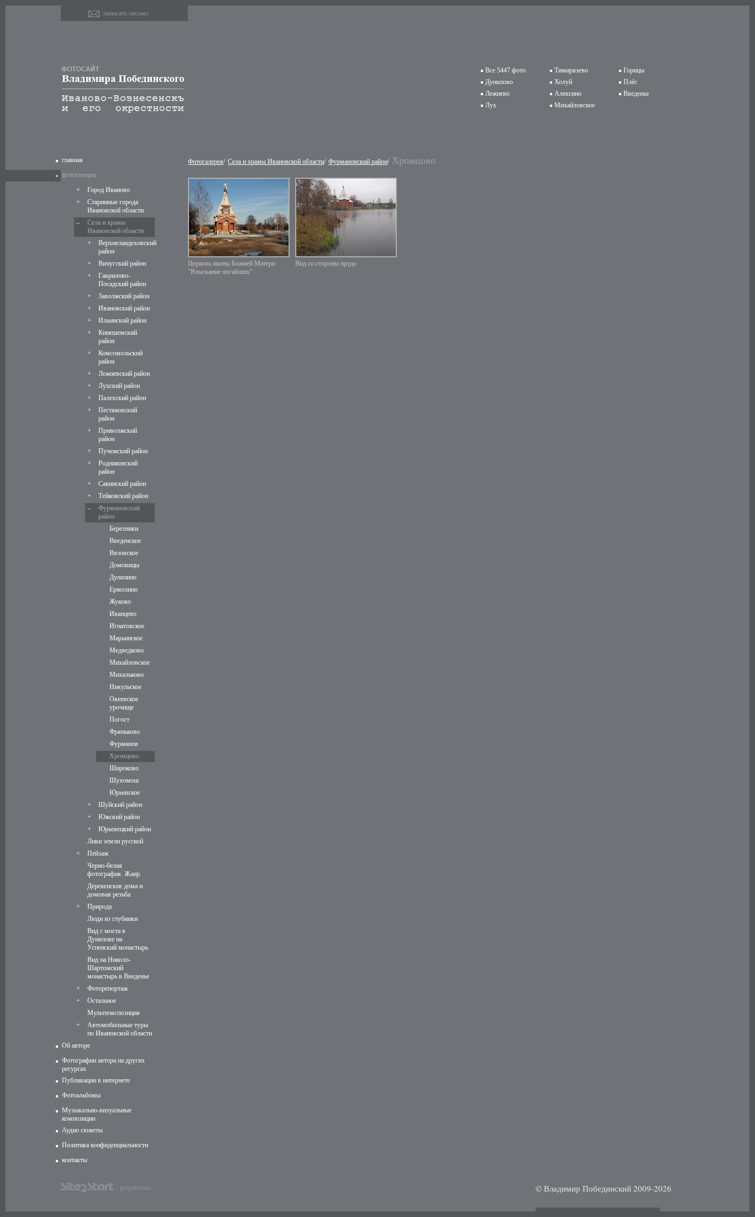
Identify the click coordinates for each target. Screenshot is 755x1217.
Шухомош (124, 780)
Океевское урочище (123, 703)
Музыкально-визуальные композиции (97, 1114)
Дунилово (499, 82)
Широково (124, 768)
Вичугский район (122, 263)
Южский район (119, 817)
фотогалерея (79, 175)
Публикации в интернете (96, 1080)
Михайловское (574, 105)
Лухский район (119, 386)
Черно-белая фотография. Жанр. (114, 870)
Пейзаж (97, 853)
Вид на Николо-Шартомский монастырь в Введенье (118, 968)
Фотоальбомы (81, 1095)
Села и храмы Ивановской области (115, 227)
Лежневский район (124, 373)
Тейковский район (123, 496)
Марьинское (126, 638)
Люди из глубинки (112, 919)
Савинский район (122, 484)
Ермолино (123, 589)
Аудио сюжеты (82, 1130)
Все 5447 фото (505, 70)
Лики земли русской (115, 841)
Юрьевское (124, 792)
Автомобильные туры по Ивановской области (119, 1029)
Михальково (126, 675)
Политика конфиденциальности (105, 1145)
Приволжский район (117, 435)
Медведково (126, 650)
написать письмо (126, 13)
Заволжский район (123, 296)
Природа (99, 906)
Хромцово (124, 756)
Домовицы (124, 565)
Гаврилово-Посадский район (122, 280)
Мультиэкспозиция (113, 1013)
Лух (490, 105)
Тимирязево (571, 70)
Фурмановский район (119, 512)
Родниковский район (118, 467)
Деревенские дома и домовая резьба (115, 890)
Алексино (567, 93)
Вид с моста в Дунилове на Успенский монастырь (117, 939)
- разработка (133, 1187)
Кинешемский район (117, 337)
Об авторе (76, 1045)
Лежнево (497, 93)
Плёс (630, 82)
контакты (74, 1160)
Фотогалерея (205, 161)
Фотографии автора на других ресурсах (103, 1065)
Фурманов (123, 744)
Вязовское (123, 553)
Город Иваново (108, 190)
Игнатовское (126, 626)
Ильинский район (122, 320)
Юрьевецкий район (124, 829)
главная (72, 160)
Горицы (633, 70)
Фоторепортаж (107, 988)
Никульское (125, 687)
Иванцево (123, 614)
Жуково (120, 601)
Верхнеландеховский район (125, 247)
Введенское (125, 541)
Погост (119, 719)
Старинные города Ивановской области (115, 206)
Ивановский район (124, 308)
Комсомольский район (120, 357)
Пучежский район (123, 451)
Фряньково (124, 732)
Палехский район (122, 398)
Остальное (101, 1000)
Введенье (636, 93)
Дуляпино (123, 577)
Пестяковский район (117, 414)
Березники (123, 528)
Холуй (563, 82)
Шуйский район (120, 805)
